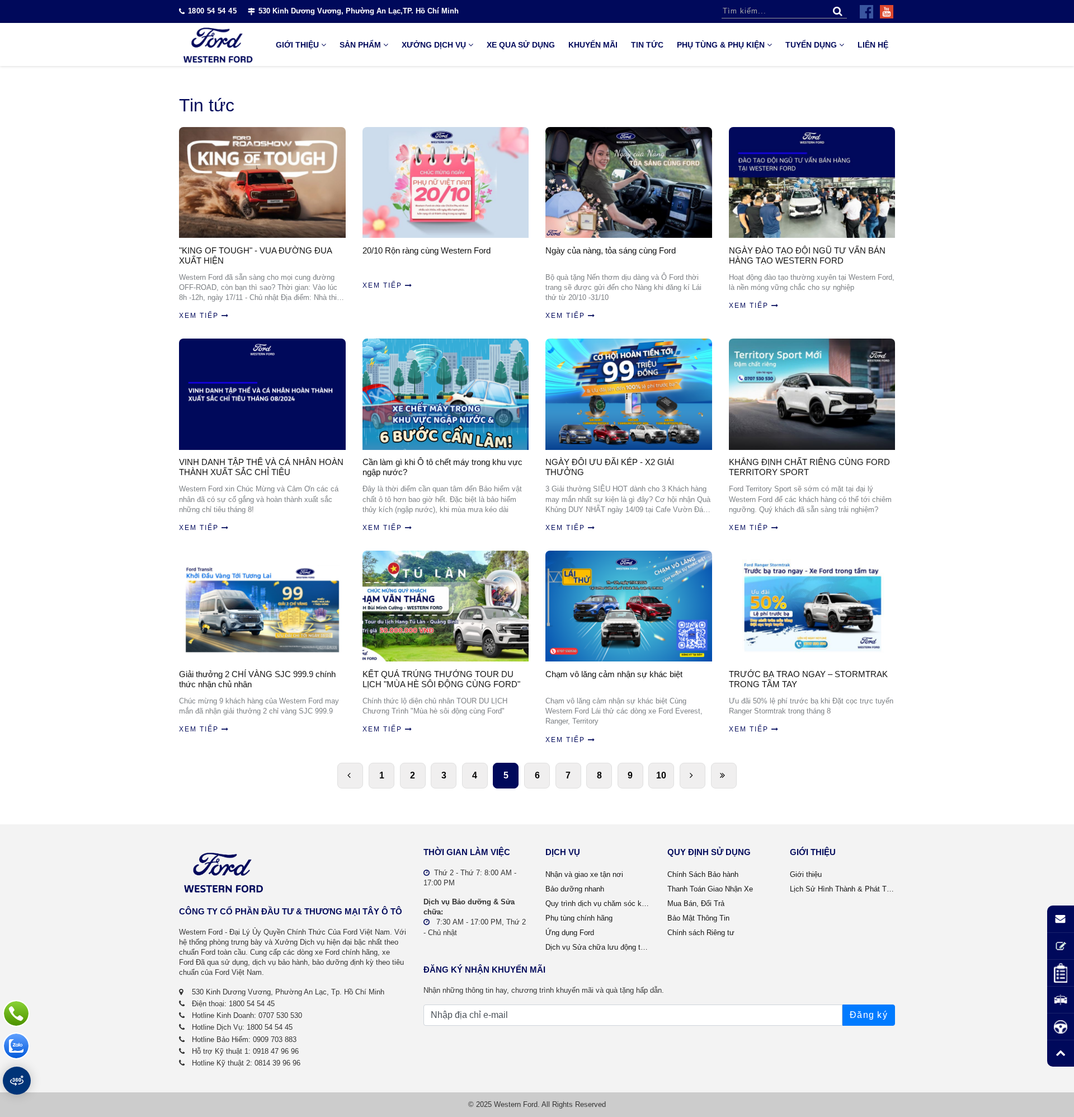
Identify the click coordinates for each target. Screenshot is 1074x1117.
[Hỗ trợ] (16, 1013)
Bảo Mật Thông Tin (698, 918)
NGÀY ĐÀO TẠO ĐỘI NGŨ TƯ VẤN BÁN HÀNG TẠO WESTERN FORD (807, 255)
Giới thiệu (297, 44)
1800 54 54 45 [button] (212, 11)
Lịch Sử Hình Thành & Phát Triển (842, 889)
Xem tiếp (199, 316)
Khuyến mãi (593, 44)
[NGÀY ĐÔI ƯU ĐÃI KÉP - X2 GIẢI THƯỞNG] (628, 394)
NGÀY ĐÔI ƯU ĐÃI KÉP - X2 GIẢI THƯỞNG (609, 467)
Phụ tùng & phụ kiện (721, 44)
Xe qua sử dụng (521, 44)
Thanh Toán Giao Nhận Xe (710, 889)
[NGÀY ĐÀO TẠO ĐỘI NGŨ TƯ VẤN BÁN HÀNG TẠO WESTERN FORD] (812, 182)
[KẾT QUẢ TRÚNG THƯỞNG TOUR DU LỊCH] (445, 606)
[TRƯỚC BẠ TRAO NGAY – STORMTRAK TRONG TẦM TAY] (812, 606)
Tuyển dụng (811, 44)
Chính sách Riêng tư (700, 932)
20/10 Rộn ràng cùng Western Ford (426, 250)
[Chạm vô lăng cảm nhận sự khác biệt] (628, 606)
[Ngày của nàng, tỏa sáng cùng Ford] (628, 182)
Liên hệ (873, 44)
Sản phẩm (360, 44)
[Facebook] (866, 11)
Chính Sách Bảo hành (702, 874)
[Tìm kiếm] (837, 11)
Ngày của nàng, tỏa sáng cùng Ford (610, 250)
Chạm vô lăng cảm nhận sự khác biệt (613, 674)
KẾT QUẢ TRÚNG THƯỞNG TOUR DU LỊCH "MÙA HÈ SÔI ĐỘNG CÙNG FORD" (441, 679)
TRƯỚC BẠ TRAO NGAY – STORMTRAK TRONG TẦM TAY (808, 679)
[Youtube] (886, 11)
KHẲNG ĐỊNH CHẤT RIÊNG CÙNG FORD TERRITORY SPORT (809, 467)
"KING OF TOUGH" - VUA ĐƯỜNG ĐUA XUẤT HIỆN (255, 255)
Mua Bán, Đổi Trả (695, 903)
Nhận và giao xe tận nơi (584, 874)
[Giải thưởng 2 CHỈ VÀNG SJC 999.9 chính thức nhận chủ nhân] (262, 606)
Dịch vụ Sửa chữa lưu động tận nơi (598, 947)
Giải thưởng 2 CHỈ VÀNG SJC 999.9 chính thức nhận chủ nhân (257, 679)
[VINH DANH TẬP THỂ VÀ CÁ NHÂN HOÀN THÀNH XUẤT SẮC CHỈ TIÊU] (262, 394)
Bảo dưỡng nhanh (574, 889)
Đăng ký (869, 1015)
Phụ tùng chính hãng (579, 918)
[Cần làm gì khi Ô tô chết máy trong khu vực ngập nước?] (445, 394)
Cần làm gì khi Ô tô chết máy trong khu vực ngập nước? (442, 467)
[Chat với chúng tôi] (16, 1045)
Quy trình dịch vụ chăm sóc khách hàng (598, 903)
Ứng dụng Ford (569, 932)
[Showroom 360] (16, 1080)
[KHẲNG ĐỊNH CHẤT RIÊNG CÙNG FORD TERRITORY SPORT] (812, 394)
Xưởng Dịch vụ (434, 44)
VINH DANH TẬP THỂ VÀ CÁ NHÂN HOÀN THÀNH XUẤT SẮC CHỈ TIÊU (261, 467)
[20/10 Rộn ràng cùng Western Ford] (445, 182)
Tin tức (647, 44)
